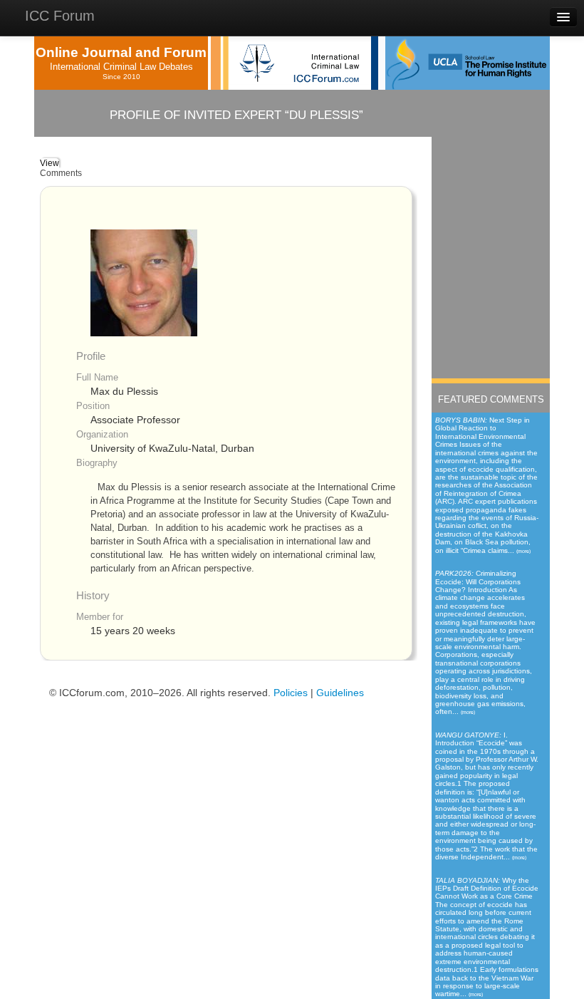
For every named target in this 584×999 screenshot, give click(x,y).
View (49, 163)
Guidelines (340, 693)
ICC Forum (60, 16)
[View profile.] (143, 282)
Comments (61, 173)
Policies (290, 693)
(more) (523, 551)
